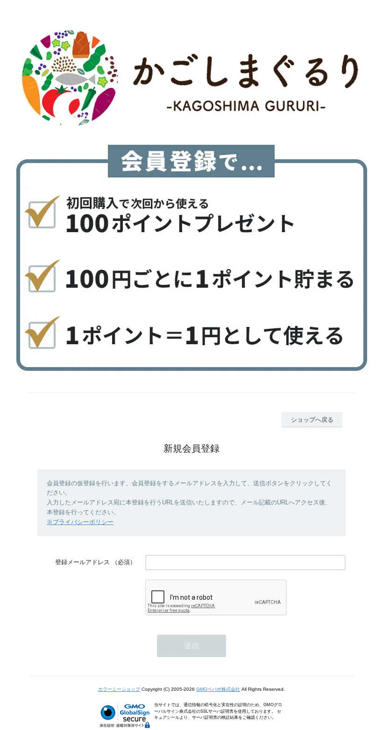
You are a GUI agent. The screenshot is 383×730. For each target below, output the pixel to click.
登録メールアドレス (82, 562)
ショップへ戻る (312, 419)
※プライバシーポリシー (80, 521)
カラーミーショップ (119, 689)
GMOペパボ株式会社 (218, 689)
